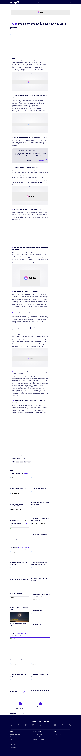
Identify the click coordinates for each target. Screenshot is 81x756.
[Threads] (33, 725)
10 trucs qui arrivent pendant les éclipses (18, 624)
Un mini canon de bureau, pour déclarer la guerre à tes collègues (15, 521)
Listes (23, 2)
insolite (17, 461)
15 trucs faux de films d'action (38, 488)
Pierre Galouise (26, 30)
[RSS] (70, 725)
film (13, 461)
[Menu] (11, 2)
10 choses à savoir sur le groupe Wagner (39, 535)
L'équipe (11, 739)
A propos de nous (13, 736)
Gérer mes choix (29, 160)
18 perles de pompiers (36, 610)
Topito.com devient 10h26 (15, 734)
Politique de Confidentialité (38, 736)
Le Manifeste (12, 744)
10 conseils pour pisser (36, 624)
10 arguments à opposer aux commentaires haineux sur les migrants (19, 505)
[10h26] (16, 2)
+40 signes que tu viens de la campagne (40, 690)
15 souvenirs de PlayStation (16, 593)
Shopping (37, 2)
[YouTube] (55, 725)
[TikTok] (48, 725)
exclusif (29, 461)
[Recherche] (69, 2)
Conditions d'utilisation (37, 734)
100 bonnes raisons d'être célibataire (19, 579)
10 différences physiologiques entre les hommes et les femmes (40, 595)
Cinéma (16, 30)
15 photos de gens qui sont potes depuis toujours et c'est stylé (39, 563)
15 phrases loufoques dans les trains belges (19, 608)
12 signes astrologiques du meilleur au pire (40, 675)
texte (25, 461)
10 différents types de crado (40, 707)
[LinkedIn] (62, 725)
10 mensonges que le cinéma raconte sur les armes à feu (40, 519)
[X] (26, 725)
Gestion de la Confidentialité (38, 739)
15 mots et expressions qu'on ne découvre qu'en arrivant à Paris (20, 707)
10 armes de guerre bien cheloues (18, 539)
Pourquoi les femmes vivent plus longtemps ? (39, 579)
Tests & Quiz (29, 2)
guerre (21, 461)
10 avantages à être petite (16, 660)
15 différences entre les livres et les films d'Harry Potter (18, 563)
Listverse (24, 458)
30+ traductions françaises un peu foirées (18, 675)
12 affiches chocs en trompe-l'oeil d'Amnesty (18, 489)
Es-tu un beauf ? (14, 691)
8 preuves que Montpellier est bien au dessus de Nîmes (40, 503)
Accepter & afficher (40, 160)
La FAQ (11, 742)
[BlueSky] (40, 725)
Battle (42, 2)
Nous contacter (13, 747)
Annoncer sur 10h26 (57, 734)
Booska (19, 458)
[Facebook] (18, 725)
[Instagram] (11, 725)
